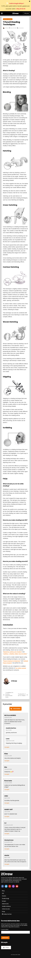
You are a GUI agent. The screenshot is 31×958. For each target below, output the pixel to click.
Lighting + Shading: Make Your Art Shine (15, 654)
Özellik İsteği (5, 898)
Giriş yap (26, 13)
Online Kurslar (6, 909)
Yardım (4, 896)
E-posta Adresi (4, 929)
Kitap (3, 911)
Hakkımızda (5, 903)
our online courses (20, 668)
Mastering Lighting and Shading (12, 652)
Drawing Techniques (8, 19)
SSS (3, 893)
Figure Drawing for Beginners (11, 661)
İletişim (4, 901)
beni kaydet (5, 937)
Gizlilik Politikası (6, 906)
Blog (3, 890)
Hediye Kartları (7, 914)
